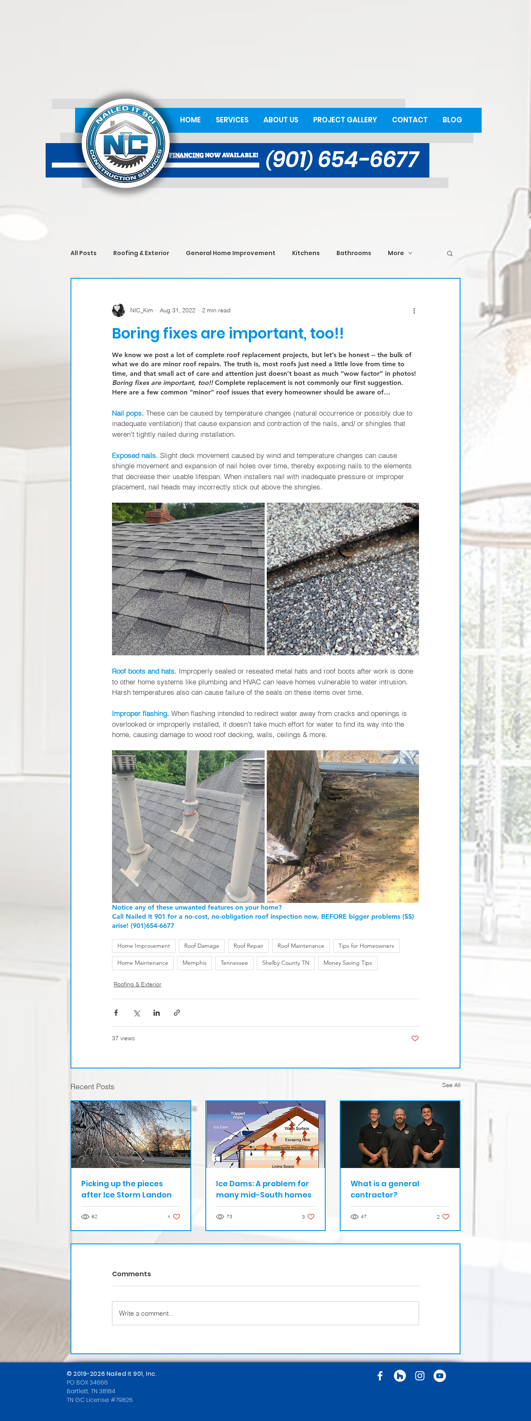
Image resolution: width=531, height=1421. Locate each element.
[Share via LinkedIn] (157, 1013)
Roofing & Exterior (141, 253)
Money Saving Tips (348, 962)
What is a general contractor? (385, 1189)
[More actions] (414, 310)
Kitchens (306, 253)
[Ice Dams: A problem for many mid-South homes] (265, 1134)
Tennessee (234, 962)
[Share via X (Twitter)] (136, 1013)
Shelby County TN (285, 962)
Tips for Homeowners (366, 945)
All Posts (84, 253)
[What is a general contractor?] (400, 1134)
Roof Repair (248, 945)
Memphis (195, 962)
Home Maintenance (142, 962)
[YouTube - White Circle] (440, 1376)
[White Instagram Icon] (420, 1376)
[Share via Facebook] (116, 1013)
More (396, 253)
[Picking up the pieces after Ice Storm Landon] (130, 1134)
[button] (450, 253)
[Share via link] (177, 1013)
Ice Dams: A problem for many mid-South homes (264, 1189)
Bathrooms (353, 253)
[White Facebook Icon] (380, 1376)
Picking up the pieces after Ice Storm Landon (126, 1189)
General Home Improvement (230, 253)
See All (451, 1085)
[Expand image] (188, 579)
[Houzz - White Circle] (400, 1376)
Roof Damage (201, 945)
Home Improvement (143, 945)
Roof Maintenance (301, 945)
